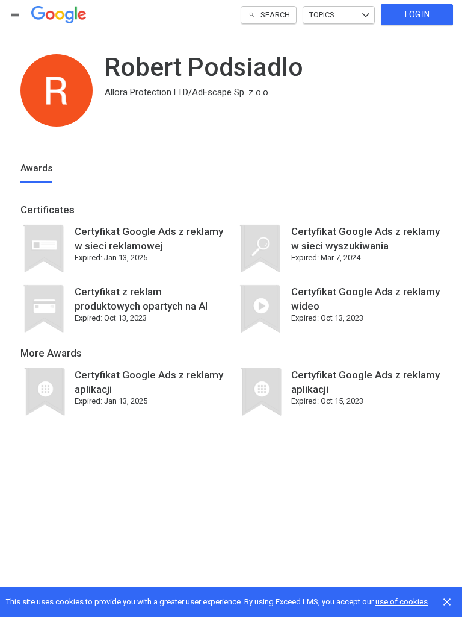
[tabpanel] (231, 314)
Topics (321, 14)
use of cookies (401, 601)
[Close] (447, 602)
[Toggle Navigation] (15, 15)
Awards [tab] (36, 168)
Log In (417, 14)
